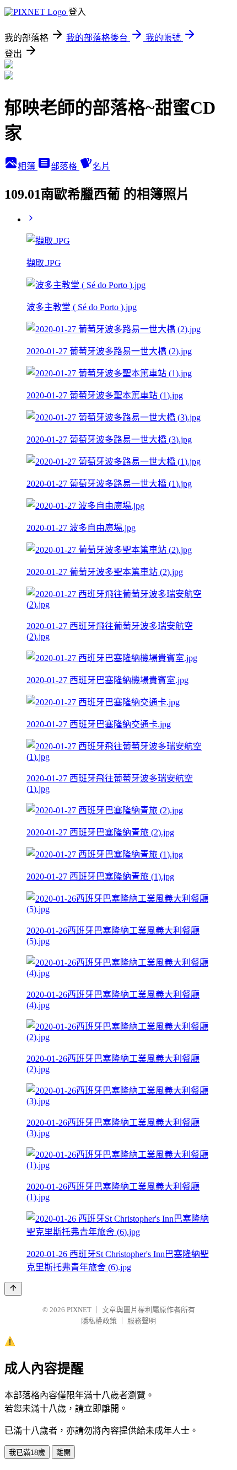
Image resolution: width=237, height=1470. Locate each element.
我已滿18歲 (27, 1452)
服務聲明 (141, 1321)
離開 (63, 1452)
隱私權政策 (99, 1321)
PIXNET (79, 1310)
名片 (101, 166)
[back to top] (13, 1289)
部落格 (65, 166)
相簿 (27, 166)
